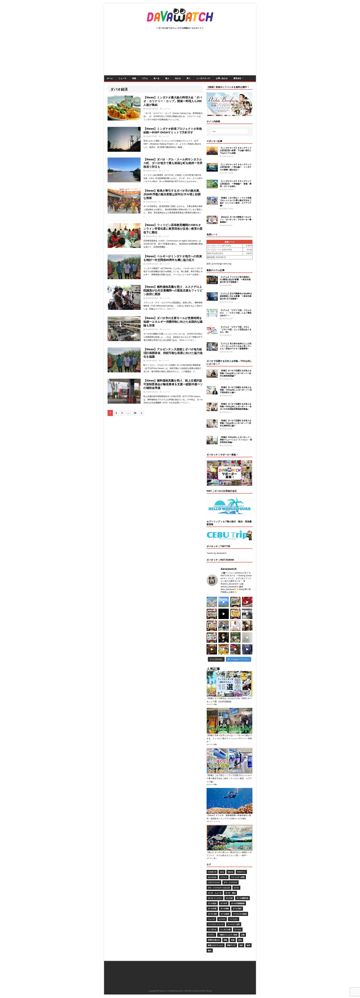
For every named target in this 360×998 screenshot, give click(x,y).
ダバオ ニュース (214, 893)
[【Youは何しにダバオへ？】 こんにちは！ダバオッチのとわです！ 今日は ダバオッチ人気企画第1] (235, 625)
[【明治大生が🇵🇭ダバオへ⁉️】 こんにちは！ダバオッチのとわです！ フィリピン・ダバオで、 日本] (247, 649)
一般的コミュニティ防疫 (228, 935)
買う (189, 78)
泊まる (178, 78)
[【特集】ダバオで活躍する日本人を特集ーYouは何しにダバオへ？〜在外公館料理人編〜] (212, 426)
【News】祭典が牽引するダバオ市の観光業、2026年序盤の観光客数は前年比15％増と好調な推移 (172, 194)
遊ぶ (167, 78)
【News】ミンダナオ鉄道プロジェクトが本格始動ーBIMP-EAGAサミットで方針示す (172, 130)
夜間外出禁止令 (214, 940)
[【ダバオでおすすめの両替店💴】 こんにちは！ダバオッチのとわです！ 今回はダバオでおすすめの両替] (235, 602)
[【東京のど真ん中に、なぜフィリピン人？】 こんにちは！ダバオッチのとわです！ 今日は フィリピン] (223, 637)
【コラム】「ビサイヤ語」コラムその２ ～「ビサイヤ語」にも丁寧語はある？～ (235, 312)
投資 (232, 940)
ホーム (110, 78)
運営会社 (237, 78)
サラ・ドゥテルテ (230, 882)
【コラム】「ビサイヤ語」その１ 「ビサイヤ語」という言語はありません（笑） (235, 329)
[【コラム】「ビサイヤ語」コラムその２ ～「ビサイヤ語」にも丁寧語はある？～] (212, 315)
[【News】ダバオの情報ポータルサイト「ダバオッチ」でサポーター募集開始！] (212, 222)
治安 (241, 945)
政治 (240, 940)
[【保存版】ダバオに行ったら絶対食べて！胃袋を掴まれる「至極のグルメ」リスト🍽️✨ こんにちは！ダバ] (212, 625)
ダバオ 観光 (230, 893)
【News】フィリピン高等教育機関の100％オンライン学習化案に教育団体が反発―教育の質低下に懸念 (172, 228)
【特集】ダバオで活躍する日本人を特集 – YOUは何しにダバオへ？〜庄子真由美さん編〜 (236, 390)
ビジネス (222, 919)
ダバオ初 (229, 898)
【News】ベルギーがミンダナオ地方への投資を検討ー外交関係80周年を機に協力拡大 (172, 258)
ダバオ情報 (224, 908)
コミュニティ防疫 (238, 877)
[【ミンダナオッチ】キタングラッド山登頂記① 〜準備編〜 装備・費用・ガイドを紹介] (212, 186)
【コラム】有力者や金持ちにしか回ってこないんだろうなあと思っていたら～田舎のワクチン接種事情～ (235, 346)
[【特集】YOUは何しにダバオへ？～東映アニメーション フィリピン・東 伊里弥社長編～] (212, 442)
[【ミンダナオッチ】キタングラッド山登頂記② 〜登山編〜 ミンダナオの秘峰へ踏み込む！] (212, 170)
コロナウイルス (214, 882)
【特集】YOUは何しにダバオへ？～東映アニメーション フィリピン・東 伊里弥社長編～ (236, 439)
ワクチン (211, 935)
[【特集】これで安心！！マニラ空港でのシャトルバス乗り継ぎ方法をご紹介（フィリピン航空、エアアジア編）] (212, 203)
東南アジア (231, 945)
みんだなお (212, 877)
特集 (134, 78)
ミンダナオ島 (225, 929)
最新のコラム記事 (216, 270)
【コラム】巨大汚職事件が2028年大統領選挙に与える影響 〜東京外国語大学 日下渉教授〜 (236, 296)
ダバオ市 (223, 903)
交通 (243, 935)
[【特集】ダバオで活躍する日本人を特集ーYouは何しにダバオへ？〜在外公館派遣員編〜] (212, 376)
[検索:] (229, 131)
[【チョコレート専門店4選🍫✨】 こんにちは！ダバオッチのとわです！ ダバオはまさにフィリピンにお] (212, 614)
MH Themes (207, 991)
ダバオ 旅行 (237, 908)
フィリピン (233, 919)
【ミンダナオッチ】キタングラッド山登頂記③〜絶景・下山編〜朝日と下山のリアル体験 (235, 150)
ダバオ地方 (212, 903)
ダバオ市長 (212, 908)
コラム (145, 78)
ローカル (237, 929)
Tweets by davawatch (216, 553)
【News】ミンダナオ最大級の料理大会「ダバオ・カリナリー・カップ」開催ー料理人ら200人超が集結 (172, 101)
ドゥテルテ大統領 (240, 914)
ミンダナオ (212, 929)
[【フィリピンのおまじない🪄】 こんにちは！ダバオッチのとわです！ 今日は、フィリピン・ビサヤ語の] (223, 614)
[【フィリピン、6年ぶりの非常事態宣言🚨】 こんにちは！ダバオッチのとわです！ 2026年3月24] (212, 649)
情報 (225, 940)
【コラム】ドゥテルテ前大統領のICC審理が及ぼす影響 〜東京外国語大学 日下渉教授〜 (235, 279)
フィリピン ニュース (216, 924)
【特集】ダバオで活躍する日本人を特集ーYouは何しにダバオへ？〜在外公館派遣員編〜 (235, 373)
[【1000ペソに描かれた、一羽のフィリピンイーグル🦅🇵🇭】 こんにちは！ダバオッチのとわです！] (235, 637)
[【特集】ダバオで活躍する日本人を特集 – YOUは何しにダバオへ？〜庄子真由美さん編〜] (212, 392)
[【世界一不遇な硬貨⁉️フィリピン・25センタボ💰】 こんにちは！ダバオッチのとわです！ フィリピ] (247, 637)
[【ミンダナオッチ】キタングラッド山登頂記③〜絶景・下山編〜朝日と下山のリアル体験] (212, 153)
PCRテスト (241, 872)
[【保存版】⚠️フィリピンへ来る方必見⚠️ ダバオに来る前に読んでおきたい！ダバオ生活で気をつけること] (235, 614)
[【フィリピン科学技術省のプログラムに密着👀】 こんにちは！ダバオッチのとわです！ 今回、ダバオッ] (247, 602)
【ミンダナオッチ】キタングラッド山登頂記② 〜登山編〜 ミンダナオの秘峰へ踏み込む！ (235, 167)
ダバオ (236, 888)
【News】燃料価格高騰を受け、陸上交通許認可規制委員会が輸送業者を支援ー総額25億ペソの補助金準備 (173, 384)
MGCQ (230, 872)
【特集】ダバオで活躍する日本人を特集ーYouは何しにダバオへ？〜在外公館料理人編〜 (235, 423)
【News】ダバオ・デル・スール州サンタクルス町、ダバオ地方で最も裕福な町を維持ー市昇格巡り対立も (172, 163)
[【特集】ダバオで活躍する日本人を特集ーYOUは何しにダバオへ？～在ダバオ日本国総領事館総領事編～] (212, 409)
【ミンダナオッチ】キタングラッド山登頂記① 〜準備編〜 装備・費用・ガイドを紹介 (235, 183)
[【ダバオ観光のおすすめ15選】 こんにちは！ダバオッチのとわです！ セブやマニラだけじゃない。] (212, 637)
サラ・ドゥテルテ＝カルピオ (219, 888)
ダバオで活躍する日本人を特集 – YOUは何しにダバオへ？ (229, 362)
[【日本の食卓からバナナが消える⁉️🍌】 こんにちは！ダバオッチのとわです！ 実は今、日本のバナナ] (223, 649)
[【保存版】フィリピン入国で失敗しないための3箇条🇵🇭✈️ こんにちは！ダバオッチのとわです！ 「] (247, 625)
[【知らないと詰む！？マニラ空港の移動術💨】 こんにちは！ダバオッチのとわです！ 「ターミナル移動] (223, 625)
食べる (156, 78)
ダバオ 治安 (212, 914)
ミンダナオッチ (203, 78)
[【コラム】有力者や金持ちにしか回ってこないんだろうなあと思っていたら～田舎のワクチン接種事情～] (212, 349)
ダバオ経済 (225, 914)
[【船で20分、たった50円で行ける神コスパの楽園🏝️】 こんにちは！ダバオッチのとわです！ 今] (223, 602)
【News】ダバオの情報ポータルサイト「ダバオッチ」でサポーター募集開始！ (235, 219)
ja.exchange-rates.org (221, 263)
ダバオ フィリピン (215, 898)
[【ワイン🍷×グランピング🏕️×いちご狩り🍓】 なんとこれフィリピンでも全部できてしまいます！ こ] (235, 649)
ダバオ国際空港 (242, 898)
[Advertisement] (180, 54)
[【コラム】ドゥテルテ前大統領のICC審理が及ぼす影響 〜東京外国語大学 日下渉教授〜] (212, 282)
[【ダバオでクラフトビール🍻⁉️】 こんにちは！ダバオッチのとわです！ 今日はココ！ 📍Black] (247, 614)
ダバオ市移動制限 (238, 903)
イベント (223, 877)
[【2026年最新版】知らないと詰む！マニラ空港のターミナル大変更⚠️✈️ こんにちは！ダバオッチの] (212, 602)
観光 (209, 950)
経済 (248, 945)
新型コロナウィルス (215, 945)
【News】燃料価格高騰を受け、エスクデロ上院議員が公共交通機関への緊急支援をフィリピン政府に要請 (172, 290)
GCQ (222, 872)
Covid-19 (212, 872)
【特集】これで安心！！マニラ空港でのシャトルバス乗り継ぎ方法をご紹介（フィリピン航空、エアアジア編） (235, 201)
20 (135, 413)
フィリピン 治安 (234, 924)
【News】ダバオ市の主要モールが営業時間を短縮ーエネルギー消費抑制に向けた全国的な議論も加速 (172, 321)
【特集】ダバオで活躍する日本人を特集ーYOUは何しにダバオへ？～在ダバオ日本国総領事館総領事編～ (236, 406)
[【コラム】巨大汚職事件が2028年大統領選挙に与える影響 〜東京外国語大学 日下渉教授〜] (212, 299)
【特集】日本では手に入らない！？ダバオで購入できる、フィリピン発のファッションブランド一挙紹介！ (229, 738)
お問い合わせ (222, 78)
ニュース (122, 78)
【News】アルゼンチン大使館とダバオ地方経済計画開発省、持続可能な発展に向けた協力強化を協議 (172, 352)
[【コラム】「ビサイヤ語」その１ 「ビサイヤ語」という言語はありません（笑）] (212, 332)
